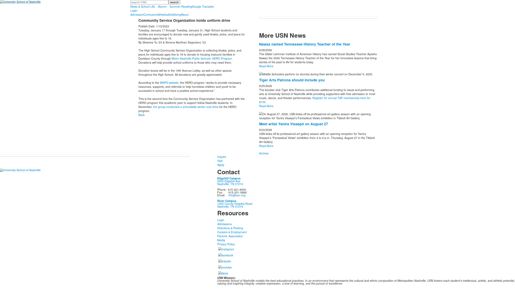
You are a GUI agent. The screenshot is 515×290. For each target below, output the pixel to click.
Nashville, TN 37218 (230, 206)
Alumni (162, 6)
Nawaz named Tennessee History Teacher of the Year (304, 44)
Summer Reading (181, 6)
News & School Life (142, 6)
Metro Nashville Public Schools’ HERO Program (202, 58)
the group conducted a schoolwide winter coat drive (185, 107)
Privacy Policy (226, 244)
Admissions (224, 224)
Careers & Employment (232, 232)
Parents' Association (230, 236)
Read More (266, 66)
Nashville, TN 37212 (230, 184)
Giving (177, 14)
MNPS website (169, 83)
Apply (220, 165)
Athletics (162, 14)
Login (133, 10)
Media (221, 240)
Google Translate (203, 6)
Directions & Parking (230, 228)
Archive (264, 153)
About (184, 14)
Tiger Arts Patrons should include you (292, 80)
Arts (170, 14)
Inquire (221, 157)
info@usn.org (236, 195)
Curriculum (150, 14)
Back (141, 115)
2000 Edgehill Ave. (229, 181)
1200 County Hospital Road (234, 204)
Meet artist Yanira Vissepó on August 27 (293, 123)
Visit (219, 161)
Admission (136, 14)
